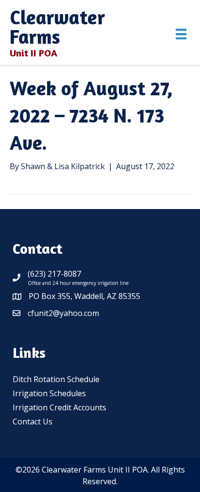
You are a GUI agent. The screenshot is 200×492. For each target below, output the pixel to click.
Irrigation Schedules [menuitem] (49, 393)
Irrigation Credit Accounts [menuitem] (59, 407)
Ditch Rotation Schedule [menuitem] (56, 379)
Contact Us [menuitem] (32, 421)
